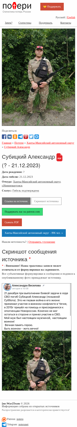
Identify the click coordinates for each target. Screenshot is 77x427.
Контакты (65, 22)
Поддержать (45, 22)
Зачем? (8, 22)
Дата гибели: (10, 176)
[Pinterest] (26, 136)
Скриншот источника (46, 201)
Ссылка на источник (16, 201)
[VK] (9, 136)
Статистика (25, 22)
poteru (20, 419)
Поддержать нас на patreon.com (22, 211)
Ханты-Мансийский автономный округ (36, 181)
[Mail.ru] (36, 136)
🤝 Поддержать (52, 6)
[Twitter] (31, 136)
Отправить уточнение (41, 241)
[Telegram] (20, 136)
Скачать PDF (12, 222)
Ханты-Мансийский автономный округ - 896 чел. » (34, 232)
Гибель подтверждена (26, 190)
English (71, 17)
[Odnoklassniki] (15, 136)
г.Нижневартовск (12, 185)
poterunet (23, 424)
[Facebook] (4, 136)
